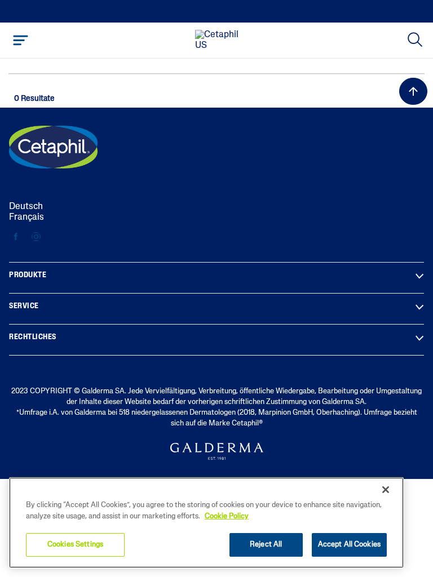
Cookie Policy (227, 516)
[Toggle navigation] (20, 40)
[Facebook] (16, 237)
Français (26, 217)
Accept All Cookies (349, 544)
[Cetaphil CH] (53, 147)
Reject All (266, 544)
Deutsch (26, 206)
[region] (206, 522)
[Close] (385, 489)
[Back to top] (413, 91)
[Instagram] (36, 237)
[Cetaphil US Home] (220, 40)
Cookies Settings (75, 544)
